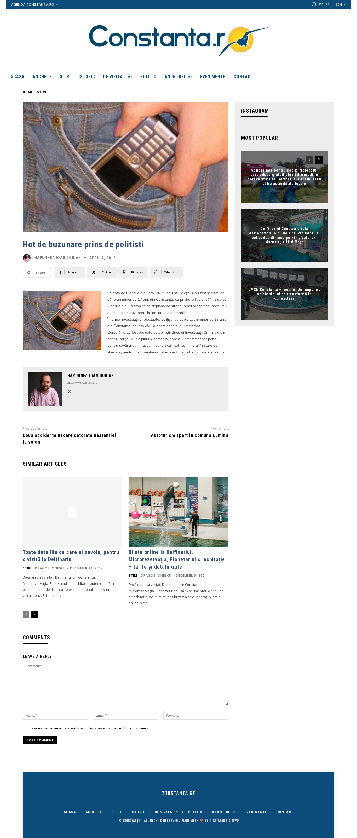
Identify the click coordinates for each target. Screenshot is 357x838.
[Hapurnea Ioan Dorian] (28, 258)
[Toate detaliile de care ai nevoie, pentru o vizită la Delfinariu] (72, 512)
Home (28, 92)
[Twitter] (69, 391)
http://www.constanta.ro (82, 382)
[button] (320, 4)
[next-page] (34, 614)
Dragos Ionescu (50, 568)
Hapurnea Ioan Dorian (57, 258)
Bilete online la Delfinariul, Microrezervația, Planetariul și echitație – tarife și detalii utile (177, 559)
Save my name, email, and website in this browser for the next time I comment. (89, 728)
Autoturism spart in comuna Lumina (189, 435)
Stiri (42, 92)
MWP (235, 820)
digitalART (218, 820)
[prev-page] (26, 614)
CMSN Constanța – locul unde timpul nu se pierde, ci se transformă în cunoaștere (284, 293)
